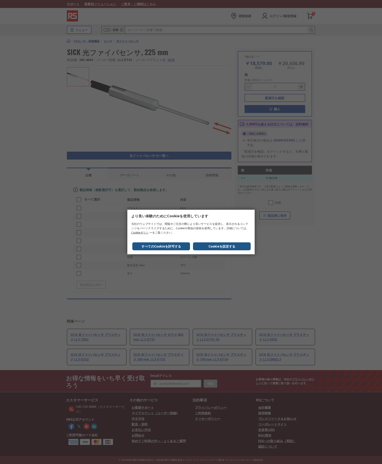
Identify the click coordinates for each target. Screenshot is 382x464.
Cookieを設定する (222, 246)
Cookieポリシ (140, 232)
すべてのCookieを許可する (161, 246)
